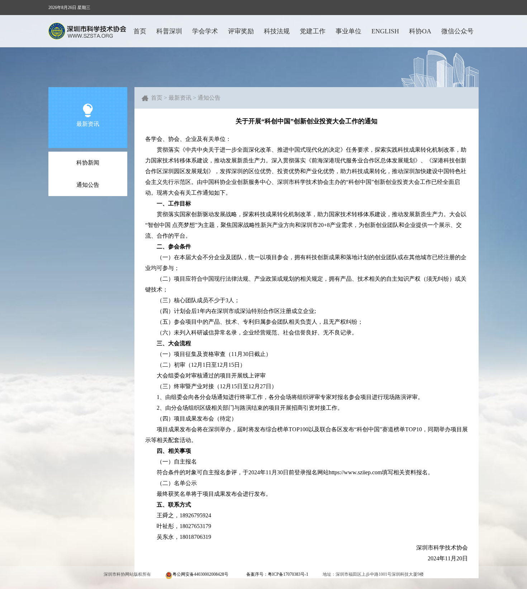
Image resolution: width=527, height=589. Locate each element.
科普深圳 (169, 31)
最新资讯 (179, 98)
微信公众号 (457, 31)
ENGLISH (385, 31)
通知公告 (87, 185)
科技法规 (277, 31)
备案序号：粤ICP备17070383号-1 (277, 574)
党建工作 (313, 31)
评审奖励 (241, 31)
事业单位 (348, 31)
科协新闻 (87, 163)
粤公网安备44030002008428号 (200, 574)
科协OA (420, 31)
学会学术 (205, 31)
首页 (139, 31)
